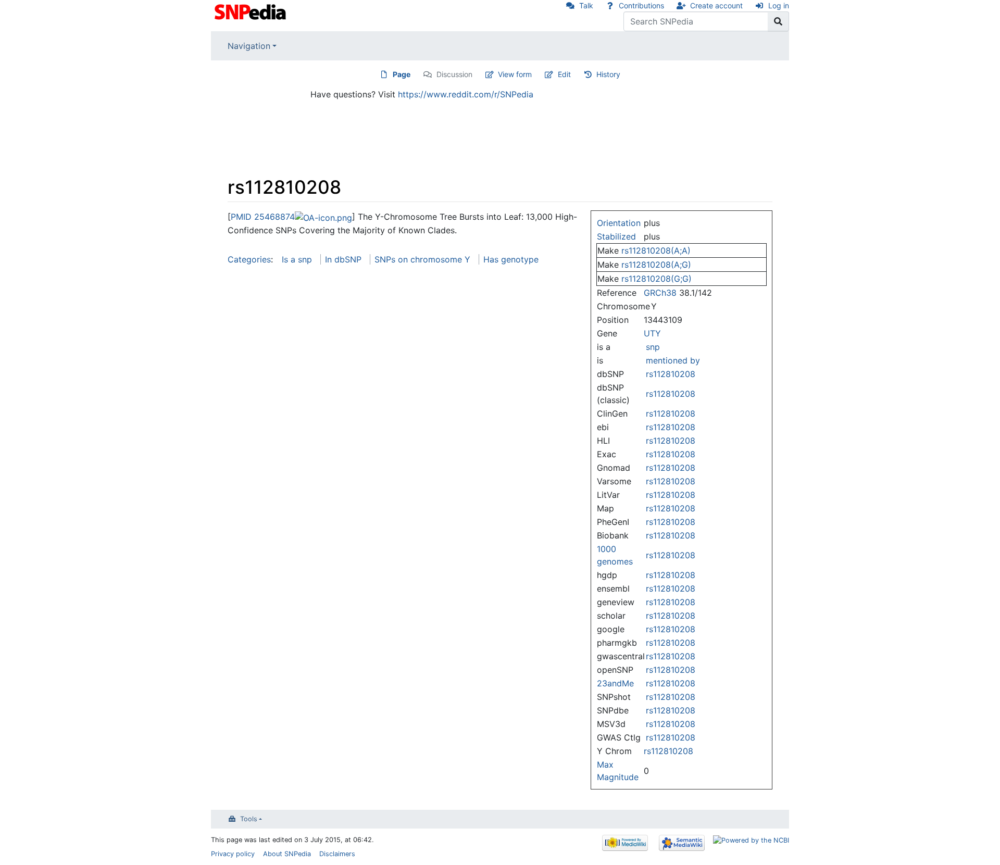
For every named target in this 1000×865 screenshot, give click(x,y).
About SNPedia (287, 854)
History (608, 74)
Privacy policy (233, 854)
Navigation (249, 46)
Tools (248, 819)
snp (653, 347)
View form (515, 74)
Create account (716, 5)
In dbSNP (343, 259)
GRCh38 (660, 292)
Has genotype (511, 259)
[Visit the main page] (251, 11)
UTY (652, 333)
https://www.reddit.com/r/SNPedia (465, 94)
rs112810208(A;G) (656, 264)
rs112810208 (670, 374)
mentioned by (673, 360)
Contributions (641, 5)
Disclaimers (337, 854)
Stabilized (616, 236)
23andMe (615, 683)
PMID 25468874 (263, 216)
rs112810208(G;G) (656, 278)
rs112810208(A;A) (656, 250)
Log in (778, 5)
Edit (564, 74)
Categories (249, 259)
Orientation (619, 223)
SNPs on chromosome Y (422, 259)
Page (401, 74)
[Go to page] (778, 21)
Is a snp (297, 259)
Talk (586, 5)
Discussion (454, 74)
